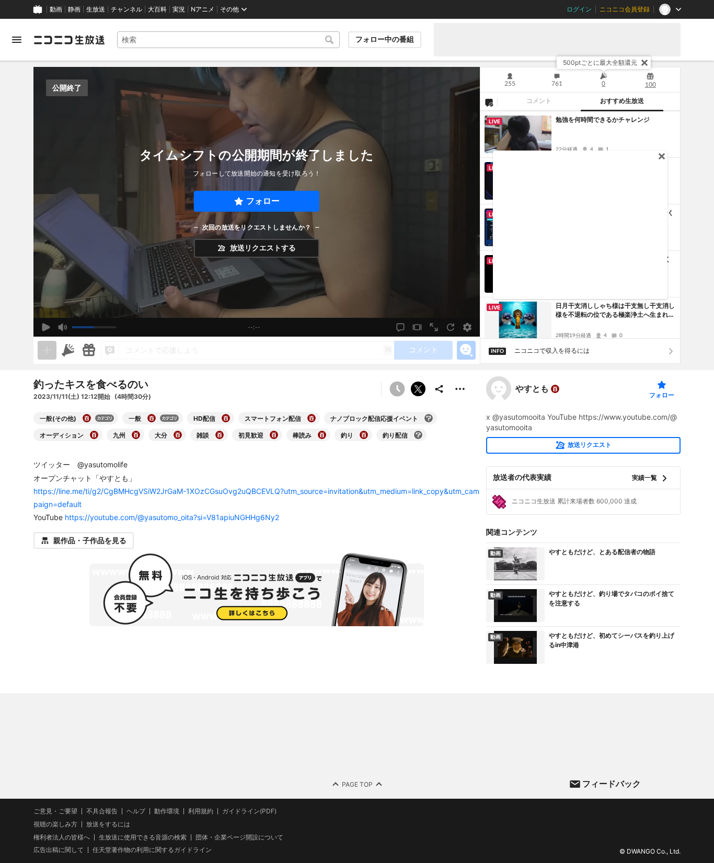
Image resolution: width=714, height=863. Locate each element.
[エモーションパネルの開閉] (466, 350)
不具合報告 (102, 811)
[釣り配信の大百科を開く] (418, 435)
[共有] (439, 389)
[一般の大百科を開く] (151, 418)
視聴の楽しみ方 (55, 824)
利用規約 (200, 811)
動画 (56, 9)
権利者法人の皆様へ (61, 837)
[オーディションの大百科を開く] (94, 435)
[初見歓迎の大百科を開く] (274, 435)
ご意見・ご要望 (55, 811)
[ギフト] (88, 350)
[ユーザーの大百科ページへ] (555, 389)
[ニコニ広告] (68, 350)
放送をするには (108, 824)
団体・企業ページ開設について (239, 837)
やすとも (532, 389)
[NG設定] (488, 102)
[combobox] (228, 39)
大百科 (157, 9)
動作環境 (166, 811)
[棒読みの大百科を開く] (322, 435)
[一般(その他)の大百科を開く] (87, 418)
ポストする (418, 389)
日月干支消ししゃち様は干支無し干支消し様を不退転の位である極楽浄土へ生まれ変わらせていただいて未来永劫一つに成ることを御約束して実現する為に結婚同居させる (615, 310)
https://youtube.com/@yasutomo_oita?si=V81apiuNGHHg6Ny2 (172, 517)
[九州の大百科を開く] (136, 435)
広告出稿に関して (58, 850)
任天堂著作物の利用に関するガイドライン (152, 850)
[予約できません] (397, 389)
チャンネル (126, 9)
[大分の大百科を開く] (178, 435)
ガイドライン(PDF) (249, 811)
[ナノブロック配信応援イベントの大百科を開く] (428, 418)
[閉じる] (644, 62)
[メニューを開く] (16, 39)
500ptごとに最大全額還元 (600, 62)
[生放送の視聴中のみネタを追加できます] (47, 350)
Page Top (357, 784)
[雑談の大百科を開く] (219, 435)
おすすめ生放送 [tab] (622, 101)
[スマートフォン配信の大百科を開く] (311, 418)
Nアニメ (202, 9)
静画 (74, 9)
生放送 (95, 9)
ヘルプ (135, 811)
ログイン (579, 9)
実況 (178, 9)
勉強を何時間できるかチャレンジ (603, 119)
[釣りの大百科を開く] (364, 435)
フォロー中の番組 (384, 39)
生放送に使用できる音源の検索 (143, 837)
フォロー (263, 201)
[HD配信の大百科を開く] (226, 418)
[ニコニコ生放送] (69, 39)
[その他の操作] (460, 389)
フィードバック (611, 783)
